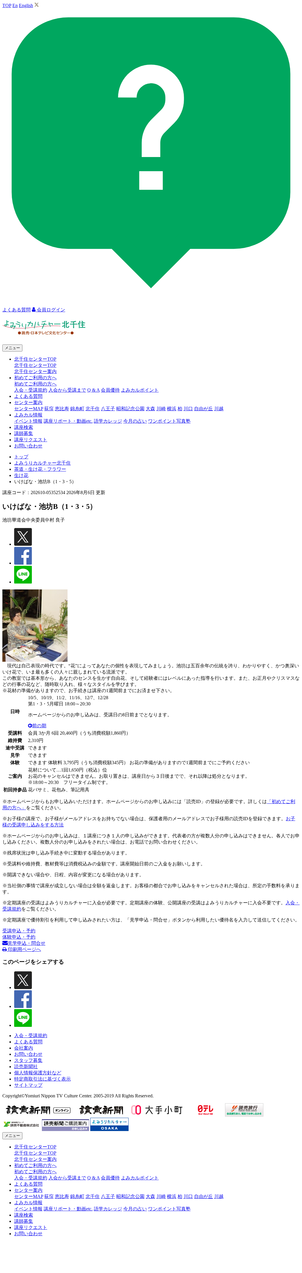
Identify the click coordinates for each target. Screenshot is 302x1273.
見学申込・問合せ (26, 943)
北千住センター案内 (35, 371)
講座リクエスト (30, 439)
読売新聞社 (26, 1066)
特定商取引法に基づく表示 (42, 1078)
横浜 (171, 408)
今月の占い (135, 421)
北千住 (93, 408)
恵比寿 (62, 408)
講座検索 (23, 427)
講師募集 (23, 433)
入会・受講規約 (30, 390)
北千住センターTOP (35, 365)
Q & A (93, 390)
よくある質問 (28, 396)
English (26, 5)
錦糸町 (77, 408)
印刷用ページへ (24, 949)
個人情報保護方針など (37, 1072)
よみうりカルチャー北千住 (42, 462)
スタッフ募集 (28, 1060)
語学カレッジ (108, 421)
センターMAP (28, 408)
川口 (188, 408)
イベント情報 (28, 421)
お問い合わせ (28, 445)
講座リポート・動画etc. (68, 421)
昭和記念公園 (130, 408)
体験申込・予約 (18, 936)
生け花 (21, 475)
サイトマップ (28, 1085)
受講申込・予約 (18, 930)
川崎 (161, 408)
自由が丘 (203, 408)
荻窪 (49, 408)
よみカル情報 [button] (28, 414)
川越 (219, 408)
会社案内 (23, 1047)
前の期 (39, 725)
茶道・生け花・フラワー (40, 469)
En (15, 5)
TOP (6, 5)
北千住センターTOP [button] (35, 359)
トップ (21, 456)
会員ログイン (50, 309)
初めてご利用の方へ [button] (35, 377)
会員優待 (110, 390)
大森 (150, 408)
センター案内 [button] (28, 402)
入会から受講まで (67, 390)
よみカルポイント (140, 390)
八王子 (108, 408)
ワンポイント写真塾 (169, 421)
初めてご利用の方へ (35, 383)
